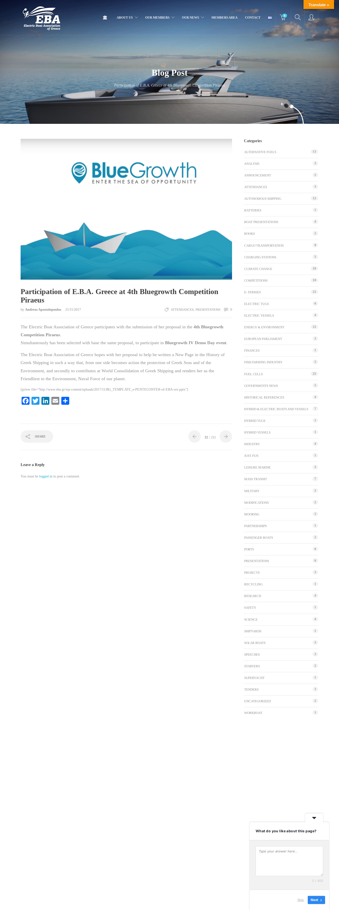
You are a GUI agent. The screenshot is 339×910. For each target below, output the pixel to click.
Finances (252, 350)
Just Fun (251, 456)
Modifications (256, 503)
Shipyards (252, 631)
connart (210, 901)
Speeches (252, 654)
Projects (252, 572)
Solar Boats (255, 643)
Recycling (253, 584)
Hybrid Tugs (254, 421)
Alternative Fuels (260, 152)
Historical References (264, 397)
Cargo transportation (264, 245)
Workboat (253, 713)
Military (251, 491)
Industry (252, 444)
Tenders (251, 689)
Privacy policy (155, 901)
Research (252, 596)
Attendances (182, 309)
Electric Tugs (256, 304)
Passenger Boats (258, 537)
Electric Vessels (259, 315)
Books (249, 234)
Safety (250, 607)
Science (251, 619)
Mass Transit (255, 479)
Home (106, 17)
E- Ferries (252, 292)
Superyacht (254, 678)
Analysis (251, 164)
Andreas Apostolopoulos (43, 309)
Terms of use (132, 901)
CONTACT (253, 17)
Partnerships (255, 526)
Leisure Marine (257, 467)
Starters (252, 666)
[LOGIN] (311, 17)
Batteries (252, 210)
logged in (45, 476)
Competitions (256, 280)
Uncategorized (257, 701)
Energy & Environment (264, 327)
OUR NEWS (190, 17)
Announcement (257, 175)
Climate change (258, 269)
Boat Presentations (261, 222)
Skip (300, 900)
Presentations (208, 309)
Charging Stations (260, 257)
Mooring (251, 514)
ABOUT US (125, 17)
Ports (249, 549)
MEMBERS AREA (224, 17)
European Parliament (263, 339)
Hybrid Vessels (257, 432)
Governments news (261, 386)
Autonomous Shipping (262, 199)
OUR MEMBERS (157, 17)
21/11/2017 (73, 309)
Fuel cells (253, 374)
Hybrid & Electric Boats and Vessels (276, 409)
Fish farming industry (263, 362)
